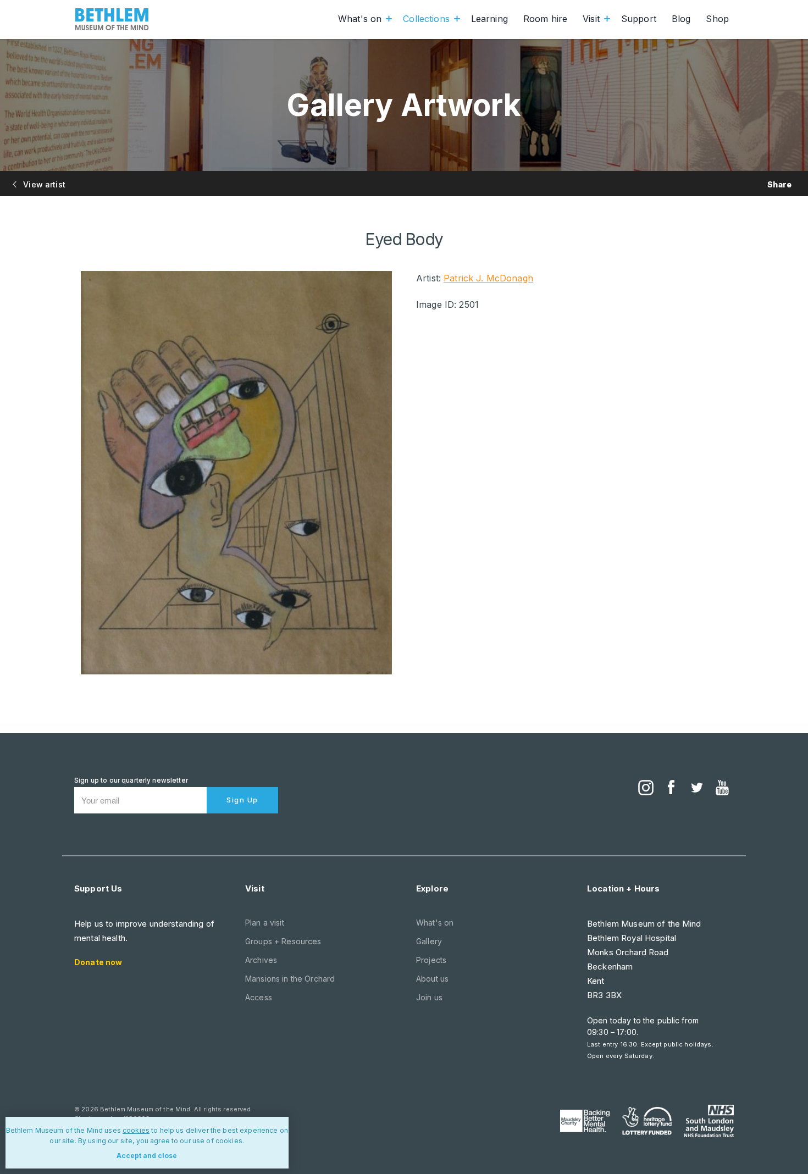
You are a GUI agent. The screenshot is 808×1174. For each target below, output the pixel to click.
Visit (591, 18)
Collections (426, 18)
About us (432, 978)
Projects (431, 960)
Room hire (545, 18)
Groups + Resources (283, 941)
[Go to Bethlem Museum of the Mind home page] (112, 19)
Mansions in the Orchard (290, 978)
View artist (43, 184)
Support (638, 18)
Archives (261, 960)
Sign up (242, 799)
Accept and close (147, 1155)
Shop (717, 18)
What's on (359, 18)
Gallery (429, 941)
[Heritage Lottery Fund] (647, 1121)
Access (258, 997)
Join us (429, 997)
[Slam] (709, 1121)
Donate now (98, 962)
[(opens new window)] (646, 788)
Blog (681, 18)
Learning (489, 18)
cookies (136, 1130)
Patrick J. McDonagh (488, 278)
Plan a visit (264, 922)
